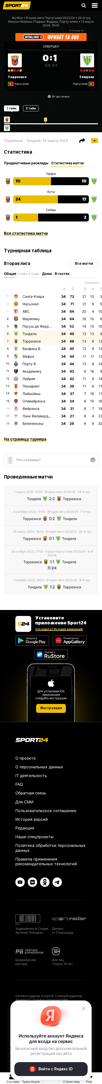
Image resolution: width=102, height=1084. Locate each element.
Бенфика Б (31, 349)
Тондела (86, 77)
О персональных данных (39, 766)
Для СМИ (24, 801)
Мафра (28, 356)
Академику (32, 371)
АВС (26, 311)
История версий (31, 819)
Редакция (24, 827)
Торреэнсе (17, 77)
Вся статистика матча (26, 233)
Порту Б (29, 364)
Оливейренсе (34, 401)
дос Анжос (63, 96)
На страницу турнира (25, 438)
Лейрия (29, 379)
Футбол (17, 18)
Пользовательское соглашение (45, 810)
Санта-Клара (33, 296)
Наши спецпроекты (34, 836)
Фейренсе (31, 408)
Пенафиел (31, 386)
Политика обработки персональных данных (50, 848)
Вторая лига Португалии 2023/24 (50, 18)
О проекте (25, 758)
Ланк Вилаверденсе (39, 416)
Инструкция (51, 708)
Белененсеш (33, 423)
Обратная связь (30, 792)
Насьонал (31, 304)
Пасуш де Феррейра (40, 326)
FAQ (19, 784)
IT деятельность (31, 775)
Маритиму (31, 319)
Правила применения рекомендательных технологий (46, 861)
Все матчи (84, 263)
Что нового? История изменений (59, 629)
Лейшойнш (31, 393)
